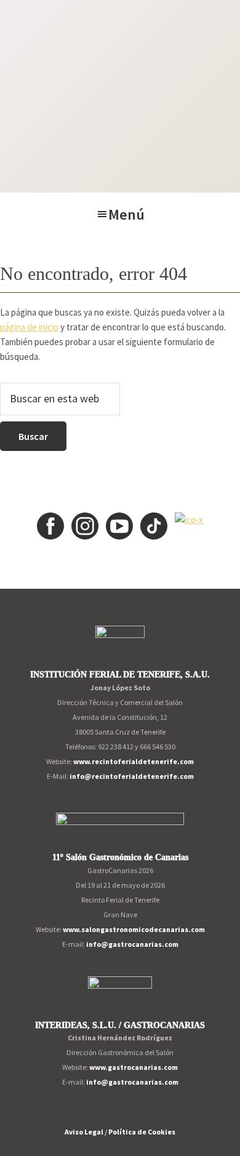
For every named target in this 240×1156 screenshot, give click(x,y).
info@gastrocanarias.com (132, 944)
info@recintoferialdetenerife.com (132, 776)
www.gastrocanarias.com (133, 1067)
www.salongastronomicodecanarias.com (134, 929)
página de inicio (29, 327)
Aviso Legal (84, 1131)
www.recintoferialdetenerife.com (133, 761)
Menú (126, 214)
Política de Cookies (141, 1131)
